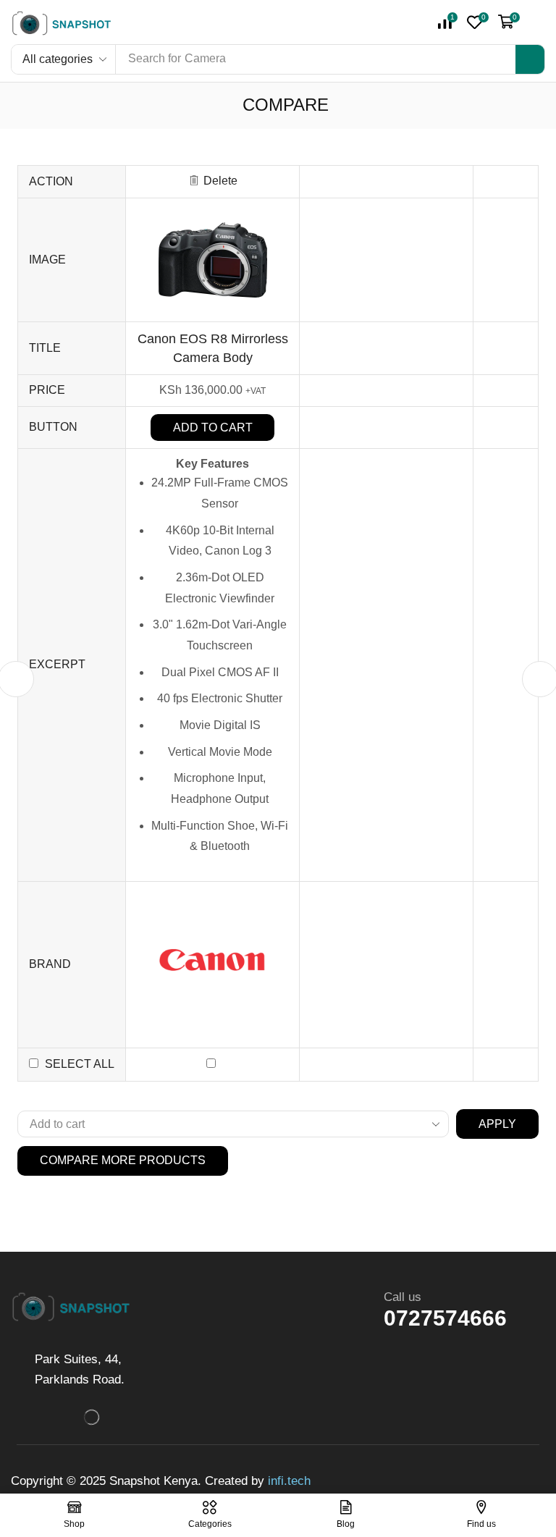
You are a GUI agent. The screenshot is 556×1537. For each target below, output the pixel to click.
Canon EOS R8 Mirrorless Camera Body (213, 348)
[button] (477, 22)
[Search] (529, 59)
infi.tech (289, 1481)
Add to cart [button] (213, 427)
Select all (79, 1064)
